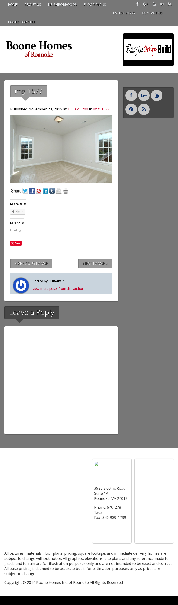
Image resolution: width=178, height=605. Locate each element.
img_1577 (101, 109)
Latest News (124, 13)
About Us (33, 4)
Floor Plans (95, 4)
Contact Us (152, 13)
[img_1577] (61, 181)
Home (13, 4)
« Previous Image (31, 263)
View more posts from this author (57, 288)
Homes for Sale (21, 22)
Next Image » (95, 263)
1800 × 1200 (77, 109)
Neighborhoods (62, 4)
